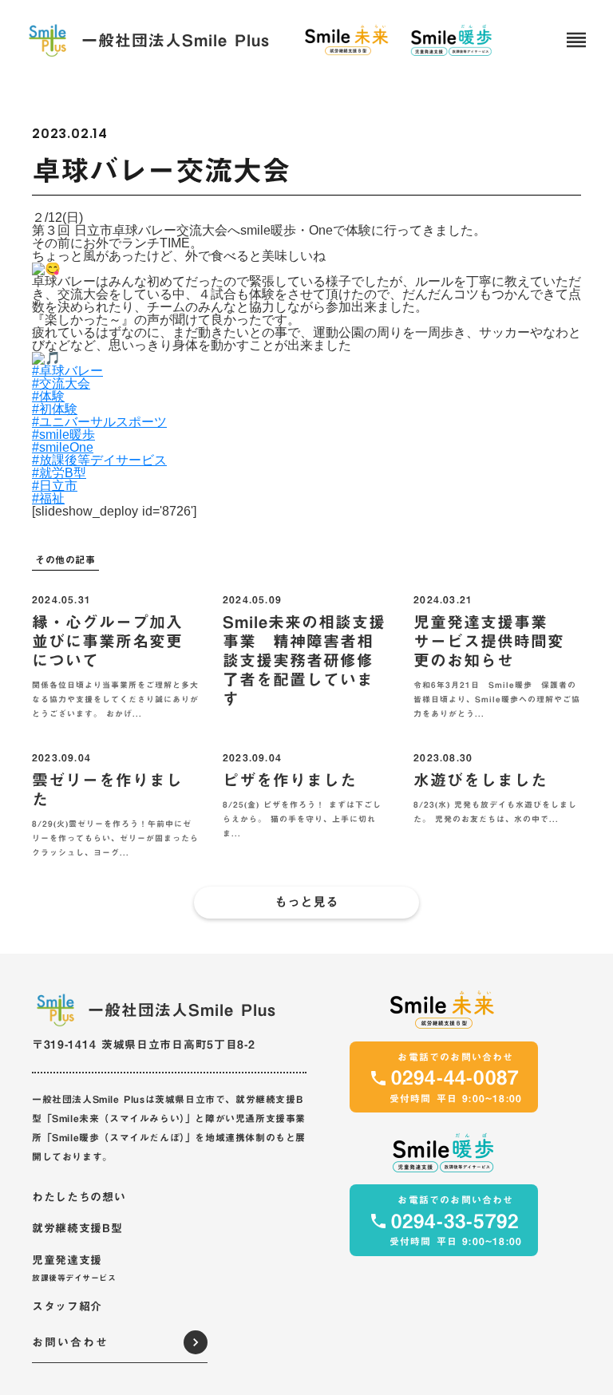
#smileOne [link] (62, 447)
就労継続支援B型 (77, 1229)
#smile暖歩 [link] (63, 434)
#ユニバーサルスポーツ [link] (99, 422)
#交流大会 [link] (61, 383)
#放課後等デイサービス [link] (99, 460)
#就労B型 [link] (59, 473)
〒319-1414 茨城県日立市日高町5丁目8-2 (143, 1044)
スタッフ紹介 (67, 1307)
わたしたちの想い (79, 1198)
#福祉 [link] (48, 498)
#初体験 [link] (54, 409)
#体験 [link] (48, 396)
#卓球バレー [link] (67, 370)
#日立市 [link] (54, 485)
